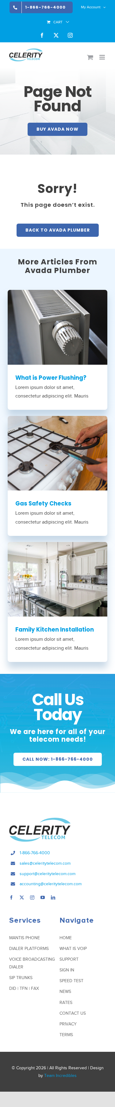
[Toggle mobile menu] (102, 57)
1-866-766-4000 (35, 853)
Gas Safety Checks (43, 503)
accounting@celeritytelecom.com (51, 884)
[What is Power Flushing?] (57, 327)
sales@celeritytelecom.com (45, 863)
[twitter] (22, 897)
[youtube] (42, 897)
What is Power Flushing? (50, 378)
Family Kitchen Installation (54, 629)
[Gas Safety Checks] (57, 453)
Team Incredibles (60, 1075)
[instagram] (32, 897)
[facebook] (11, 897)
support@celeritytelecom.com (47, 873)
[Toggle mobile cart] (90, 57)
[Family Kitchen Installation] (57, 579)
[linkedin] (53, 897)
